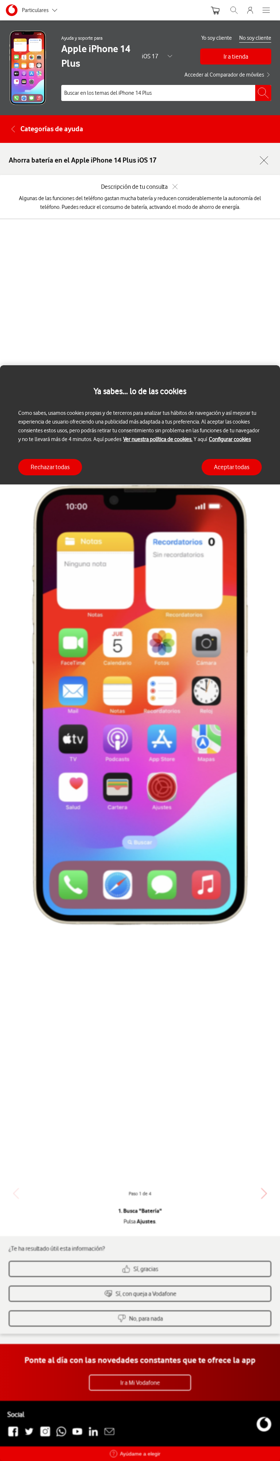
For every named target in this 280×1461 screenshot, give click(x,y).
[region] (140, 913)
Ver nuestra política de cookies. (157, 439)
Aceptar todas (231, 467)
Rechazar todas (50, 467)
